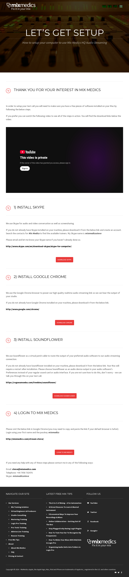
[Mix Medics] (21, 6)
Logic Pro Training (18, 523)
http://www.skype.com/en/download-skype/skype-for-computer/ (39, 246)
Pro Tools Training (18, 527)
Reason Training (18, 536)
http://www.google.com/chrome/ (22, 309)
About (11, 544)
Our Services (13, 503)
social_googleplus (88, 530)
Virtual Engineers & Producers (23, 511)
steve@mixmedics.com (24, 469)
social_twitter (88, 512)
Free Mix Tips (13, 540)
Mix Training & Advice (20, 507)
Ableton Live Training (20, 531)
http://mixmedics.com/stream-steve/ (25, 438)
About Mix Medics (18, 548)
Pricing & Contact (15, 556)
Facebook (94, 521)
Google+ (94, 531)
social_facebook (88, 521)
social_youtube (88, 503)
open (121, 6)
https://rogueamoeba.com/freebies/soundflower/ (31, 382)
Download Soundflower (64, 396)
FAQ (12, 552)
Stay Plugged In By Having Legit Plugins (65, 528)
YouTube (94, 503)
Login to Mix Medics (64, 452)
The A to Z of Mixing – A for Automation (65, 503)
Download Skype (64, 260)
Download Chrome (64, 322)
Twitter (93, 512)
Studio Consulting (18, 515)
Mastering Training (19, 519)
